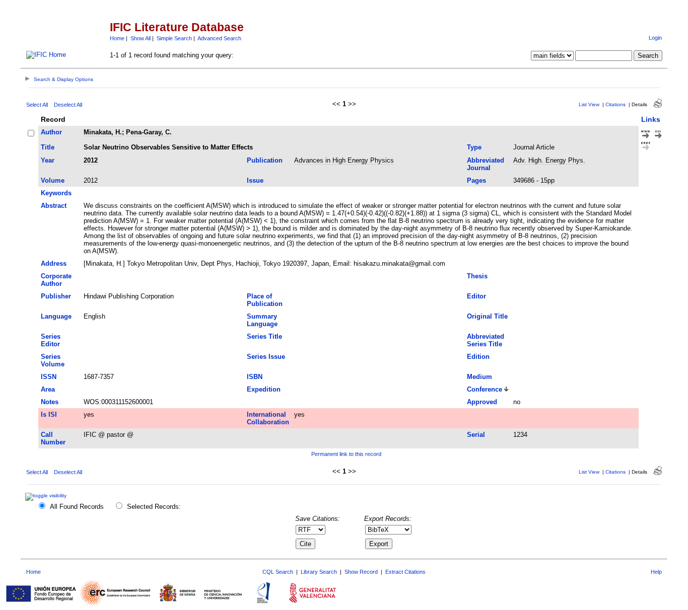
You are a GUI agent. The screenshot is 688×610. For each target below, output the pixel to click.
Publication (265, 160)
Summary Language (262, 320)
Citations (615, 104)
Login (655, 38)
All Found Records (77, 506)
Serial (476, 434)
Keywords (56, 193)
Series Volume (52, 360)
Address (53, 263)
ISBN (254, 376)
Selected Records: (154, 506)
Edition (478, 356)
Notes (49, 402)
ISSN (48, 376)
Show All (140, 38)
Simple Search (174, 38)
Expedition (264, 389)
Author (51, 132)
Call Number (53, 438)
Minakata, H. (103, 132)
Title (47, 147)
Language (56, 316)
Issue (255, 180)
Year (47, 160)
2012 (91, 160)
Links (650, 119)
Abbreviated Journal (485, 164)
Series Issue (266, 356)
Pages (476, 180)
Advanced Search (219, 38)
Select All (37, 105)
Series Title (264, 336)
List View (589, 104)
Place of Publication (265, 300)
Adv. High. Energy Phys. (549, 160)
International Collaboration (268, 418)
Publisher (56, 296)
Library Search (319, 572)
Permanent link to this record (346, 454)
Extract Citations (405, 572)
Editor (476, 296)
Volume (52, 180)
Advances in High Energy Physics (344, 160)
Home (117, 38)
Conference (484, 389)
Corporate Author (56, 279)
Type (474, 147)
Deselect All (68, 105)
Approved (482, 402)
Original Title (487, 316)
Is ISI (49, 414)
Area (48, 389)
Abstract (53, 205)
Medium (479, 376)
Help (656, 572)
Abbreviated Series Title (485, 340)
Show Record (361, 572)
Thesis (477, 276)
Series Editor (50, 340)
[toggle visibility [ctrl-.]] (47, 495)
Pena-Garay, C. (149, 132)
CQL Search (277, 572)
